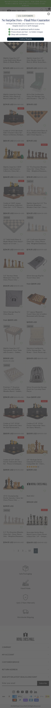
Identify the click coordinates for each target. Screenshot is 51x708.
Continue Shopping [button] (25, 39)
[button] (48, 13)
